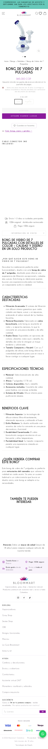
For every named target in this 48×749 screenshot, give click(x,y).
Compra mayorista (10, 692)
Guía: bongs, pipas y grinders (18, 131)
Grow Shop (7, 615)
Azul (18, 101)
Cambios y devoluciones (13, 662)
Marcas (5, 639)
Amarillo (28, 101)
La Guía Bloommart (10, 645)
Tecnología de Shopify (24, 745)
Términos (41, 738)
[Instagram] (18, 597)
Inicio (6, 61)
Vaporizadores (9, 609)
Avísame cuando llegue (24, 116)
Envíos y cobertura (10, 668)
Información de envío (24, 233)
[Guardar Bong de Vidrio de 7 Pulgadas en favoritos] (20, 151)
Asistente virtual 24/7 (11, 680)
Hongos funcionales (11, 633)
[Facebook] (24, 597)
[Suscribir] (43, 711)
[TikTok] (30, 597)
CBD (4, 627)
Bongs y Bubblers (17, 61)
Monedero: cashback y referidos (17, 686)
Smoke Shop (7, 621)
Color (24, 97)
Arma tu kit (7, 651)
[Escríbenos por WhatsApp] (42, 734)
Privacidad (31, 738)
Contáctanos (8, 674)
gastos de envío (25, 82)
